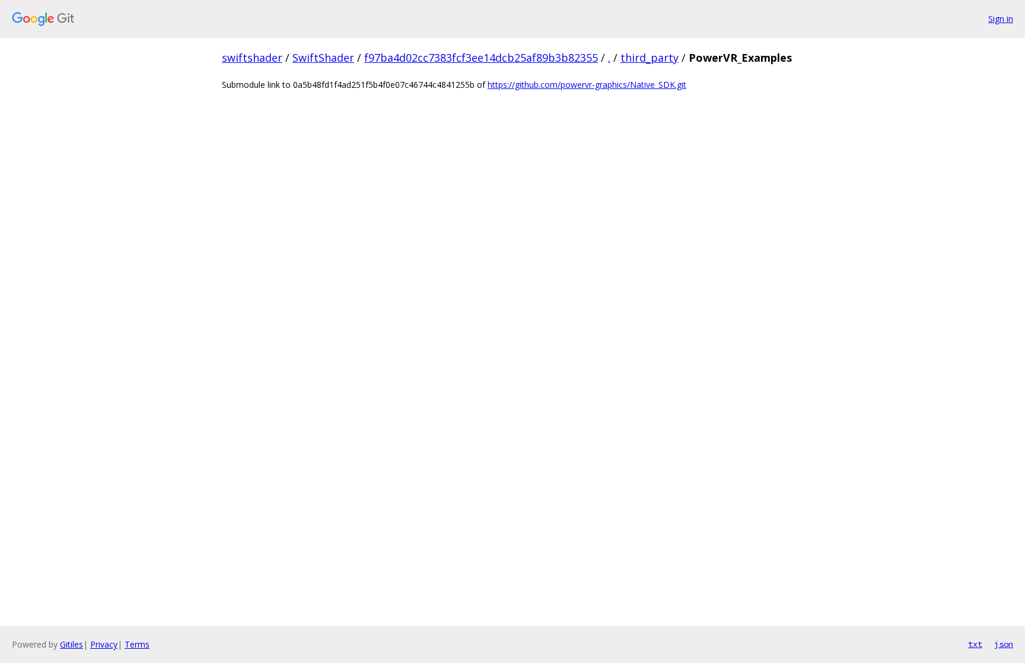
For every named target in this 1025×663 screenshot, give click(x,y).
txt (975, 644)
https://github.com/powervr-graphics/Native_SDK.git (587, 84)
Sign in (1000, 18)
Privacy (103, 644)
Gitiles (71, 644)
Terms (137, 644)
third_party (649, 57)
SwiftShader (323, 57)
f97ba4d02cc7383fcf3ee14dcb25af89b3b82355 (481, 57)
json (1003, 644)
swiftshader (252, 57)
